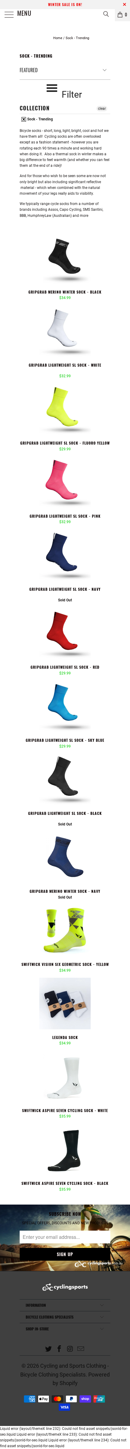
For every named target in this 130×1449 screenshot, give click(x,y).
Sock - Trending (39, 119)
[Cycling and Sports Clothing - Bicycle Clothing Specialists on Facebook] (59, 1349)
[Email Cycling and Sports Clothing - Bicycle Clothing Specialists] (81, 1349)
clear (102, 108)
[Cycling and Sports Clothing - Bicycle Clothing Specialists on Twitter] (48, 1349)
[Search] (105, 14)
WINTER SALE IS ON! (65, 4)
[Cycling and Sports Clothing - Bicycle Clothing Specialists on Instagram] (70, 1349)
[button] (58, 371)
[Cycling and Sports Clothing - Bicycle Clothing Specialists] (65, 15)
